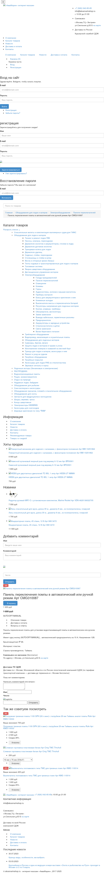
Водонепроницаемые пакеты (27, 374)
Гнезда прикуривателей (46, 277)
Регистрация (15, 67)
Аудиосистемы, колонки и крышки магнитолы (56, 291)
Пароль (3, 95)
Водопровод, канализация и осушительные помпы (47, 337)
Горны (38, 289)
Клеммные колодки (44, 300)
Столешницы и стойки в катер (38, 257)
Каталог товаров (12, 40)
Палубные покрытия (34, 359)
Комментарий (9, 550)
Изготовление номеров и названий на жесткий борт (48, 348)
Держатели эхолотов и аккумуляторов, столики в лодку (49, 243)
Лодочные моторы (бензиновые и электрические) (36, 368)
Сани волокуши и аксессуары (27, 388)
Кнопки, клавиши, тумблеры (48, 308)
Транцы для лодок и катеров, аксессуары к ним (46, 351)
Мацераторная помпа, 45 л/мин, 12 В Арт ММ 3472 (31, 524)
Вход (12, 64)
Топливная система (33, 266)
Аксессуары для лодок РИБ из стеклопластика (45, 362)
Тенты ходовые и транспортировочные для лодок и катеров (51, 263)
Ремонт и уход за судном (36, 354)
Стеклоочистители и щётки (48, 325)
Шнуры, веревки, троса (24, 399)
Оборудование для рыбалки (26, 385)
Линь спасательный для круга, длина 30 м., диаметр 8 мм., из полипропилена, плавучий (48, 512)
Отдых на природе (22, 379)
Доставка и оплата (13, 46)
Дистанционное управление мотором (41, 272)
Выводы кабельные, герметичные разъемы (55, 317)
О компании (10, 37)
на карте (97, 25)
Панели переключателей (84, 212)
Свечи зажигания (43, 328)
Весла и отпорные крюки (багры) (39, 260)
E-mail (3, 85)
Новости (9, 43)
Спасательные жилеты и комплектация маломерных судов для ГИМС (45, 232)
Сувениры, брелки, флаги (36, 342)
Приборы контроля (44, 294)
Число (6, 695)
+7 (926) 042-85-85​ (83, 8)
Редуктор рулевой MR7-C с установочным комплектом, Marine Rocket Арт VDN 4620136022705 (51, 500)
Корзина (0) (15, 58)
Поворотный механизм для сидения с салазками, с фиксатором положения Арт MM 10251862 (51, 452)
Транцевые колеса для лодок (38, 249)
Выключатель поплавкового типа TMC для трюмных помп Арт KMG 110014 (36, 775)
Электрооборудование (60, 212)
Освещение (41, 283)
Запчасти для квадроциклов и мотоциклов (32, 396)
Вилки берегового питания (47, 331)
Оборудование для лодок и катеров (31, 212)
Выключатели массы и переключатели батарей (57, 303)
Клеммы (39, 286)
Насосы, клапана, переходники (39, 240)
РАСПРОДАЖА (20, 371)
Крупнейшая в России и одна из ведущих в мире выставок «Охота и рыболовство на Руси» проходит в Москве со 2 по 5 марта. (54, 866)
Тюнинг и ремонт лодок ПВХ (37, 238)
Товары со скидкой (18, 438)
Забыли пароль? (12, 113)
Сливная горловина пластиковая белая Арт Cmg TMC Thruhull (31, 751)
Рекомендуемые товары (21, 435)
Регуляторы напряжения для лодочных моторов (57, 306)
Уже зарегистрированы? (16, 173)
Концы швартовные (22, 402)
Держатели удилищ (33, 252)
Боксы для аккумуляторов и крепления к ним (56, 297)
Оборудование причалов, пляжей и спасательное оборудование (43, 391)
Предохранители (43, 320)
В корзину (11, 603)
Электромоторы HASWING (26, 405)
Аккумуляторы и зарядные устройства (52, 323)
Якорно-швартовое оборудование (40, 269)
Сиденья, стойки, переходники (38, 255)
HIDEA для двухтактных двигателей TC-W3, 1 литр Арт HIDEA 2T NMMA (40, 477)
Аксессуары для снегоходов (26, 408)
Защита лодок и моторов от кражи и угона (43, 345)
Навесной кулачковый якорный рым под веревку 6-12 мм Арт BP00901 (40, 465)
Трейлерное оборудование (37, 334)
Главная (9, 212)
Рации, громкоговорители (25, 376)
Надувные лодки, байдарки (26, 382)
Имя (2, 131)
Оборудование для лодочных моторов (42, 340)
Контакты (9, 49)
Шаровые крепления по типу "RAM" (30, 410)
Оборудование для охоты (25, 393)
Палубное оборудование (36, 357)
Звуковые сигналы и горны (36, 365)
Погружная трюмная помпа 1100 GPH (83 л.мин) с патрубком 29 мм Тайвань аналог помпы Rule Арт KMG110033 (48, 727)
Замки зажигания (43, 314)
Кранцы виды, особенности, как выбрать (27, 857)
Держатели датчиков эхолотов (38, 246)
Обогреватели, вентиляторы (48, 311)
